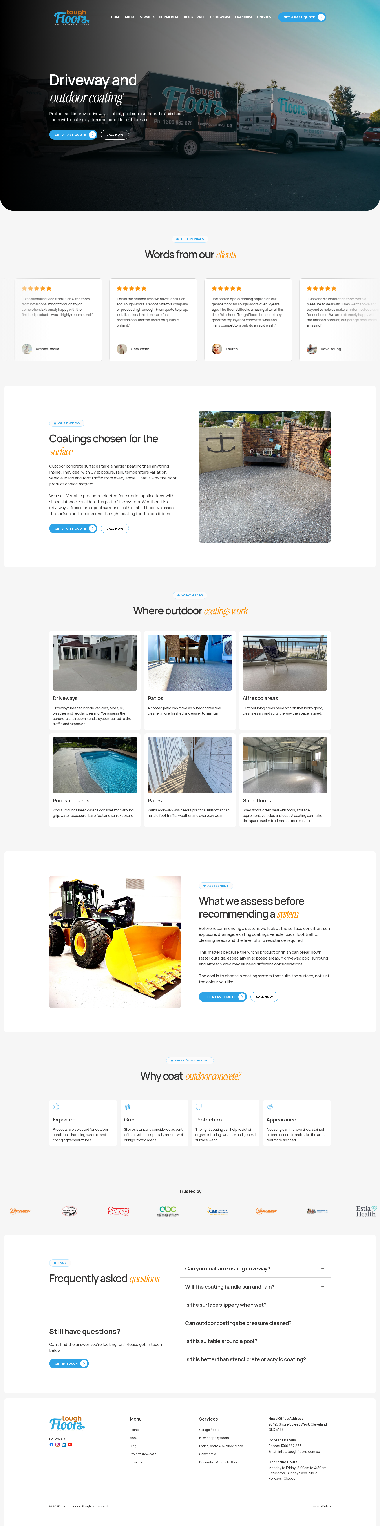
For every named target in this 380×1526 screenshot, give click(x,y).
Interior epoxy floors (214, 1438)
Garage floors (209, 1430)
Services (147, 17)
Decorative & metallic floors (219, 1462)
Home (116, 17)
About (130, 17)
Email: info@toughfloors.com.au (294, 1451)
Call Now (114, 134)
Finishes (264, 17)
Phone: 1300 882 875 (285, 1445)
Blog (188, 17)
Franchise (244, 17)
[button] (147, 17)
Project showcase (214, 17)
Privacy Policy (321, 1506)
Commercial (169, 17)
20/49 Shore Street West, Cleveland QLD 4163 (298, 1427)
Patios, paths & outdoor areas (221, 1446)
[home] (72, 17)
